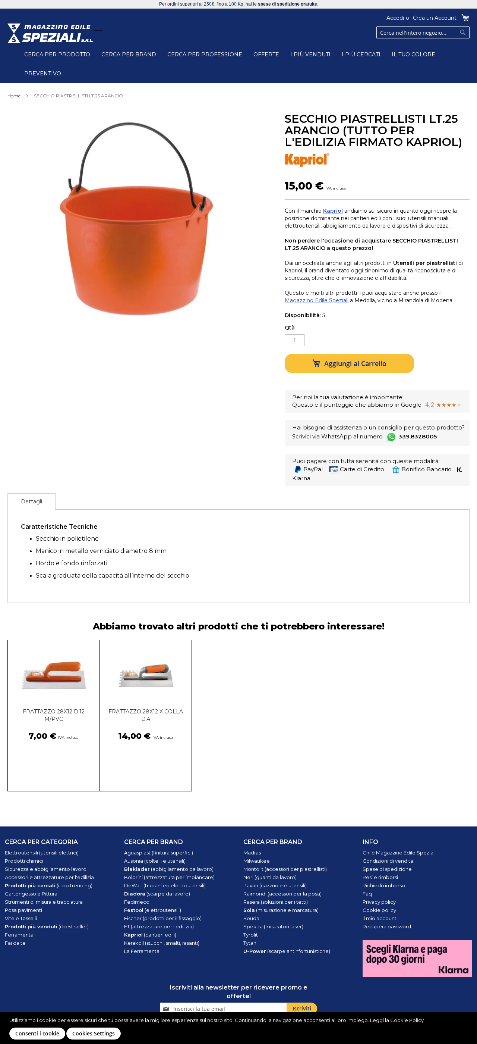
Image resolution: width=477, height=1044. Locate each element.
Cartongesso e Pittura (31, 894)
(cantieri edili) (150, 935)
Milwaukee (256, 861)
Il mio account (380, 918)
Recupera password (387, 926)
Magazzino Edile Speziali (316, 300)
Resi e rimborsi (380, 877)
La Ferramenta (141, 951)
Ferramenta (19, 935)
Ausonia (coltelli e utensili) (155, 861)
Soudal (251, 918)
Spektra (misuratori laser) (273, 926)
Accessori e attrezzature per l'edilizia (49, 877)
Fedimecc (136, 902)
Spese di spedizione (387, 869)
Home (13, 96)
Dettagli (31, 501)
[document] (239, 1028)
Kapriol (333, 210)
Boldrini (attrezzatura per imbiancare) (169, 877)
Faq (367, 894)
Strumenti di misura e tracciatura (44, 902)
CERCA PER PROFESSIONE (204, 54)
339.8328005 (417, 436)
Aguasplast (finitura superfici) (158, 853)
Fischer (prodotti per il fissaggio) (163, 918)
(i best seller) (47, 926)
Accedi (395, 18)
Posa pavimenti (23, 910)
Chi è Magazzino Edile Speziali (399, 853)
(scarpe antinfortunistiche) (286, 951)
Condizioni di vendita (388, 861)
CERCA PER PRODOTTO (57, 54)
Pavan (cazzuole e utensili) (275, 885)
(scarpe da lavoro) (157, 894)
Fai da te (15, 943)
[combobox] (423, 32)
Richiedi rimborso (384, 885)
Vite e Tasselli (21, 918)
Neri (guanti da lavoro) (270, 877)
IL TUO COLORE (413, 54)
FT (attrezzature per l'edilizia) (159, 926)
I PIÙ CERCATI (361, 54)
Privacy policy (379, 902)
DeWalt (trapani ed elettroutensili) (165, 885)
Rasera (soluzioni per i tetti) (275, 902)
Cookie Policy (407, 1020)
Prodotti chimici (24, 861)
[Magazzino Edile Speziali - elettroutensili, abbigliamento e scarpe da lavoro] (50, 33)
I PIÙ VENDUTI (310, 54)
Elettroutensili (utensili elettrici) (42, 853)
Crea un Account (435, 18)
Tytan (249, 943)
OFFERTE (266, 54)
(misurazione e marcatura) (281, 910)
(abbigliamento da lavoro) (169, 869)
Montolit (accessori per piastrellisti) (285, 869)
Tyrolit (250, 935)
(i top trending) (48, 885)
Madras (252, 853)
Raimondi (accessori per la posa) (282, 894)
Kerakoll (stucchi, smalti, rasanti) (161, 943)
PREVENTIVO (42, 73)
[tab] (31, 501)
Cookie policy (379, 910)
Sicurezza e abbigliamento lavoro (45, 869)
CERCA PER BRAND (128, 54)
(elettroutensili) (152, 910)
